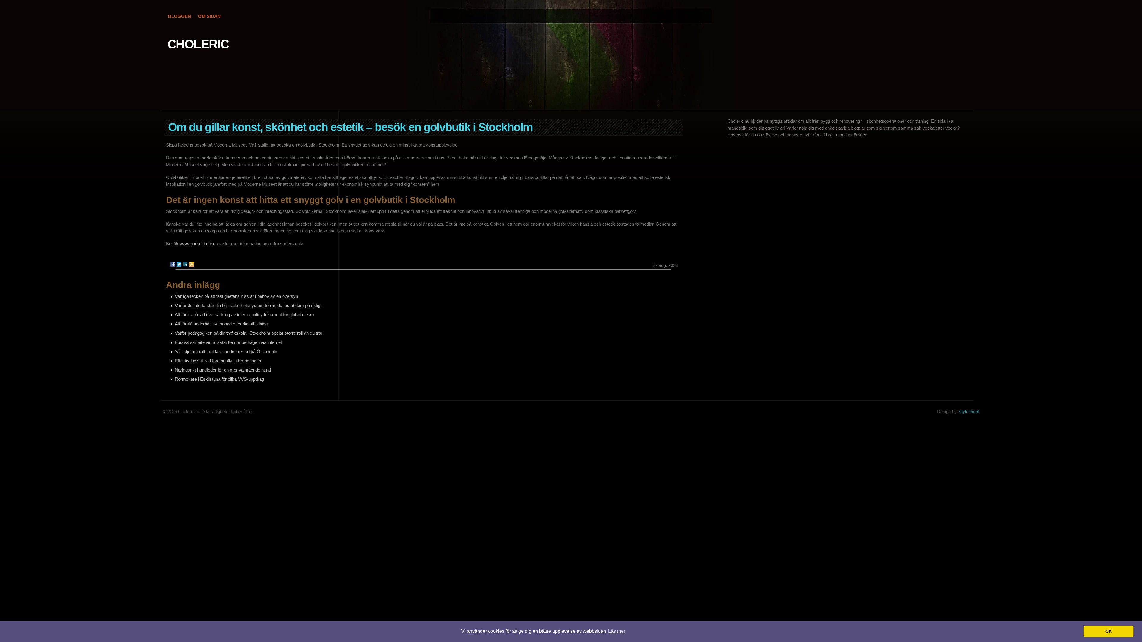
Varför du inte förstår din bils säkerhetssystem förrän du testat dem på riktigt (248, 305)
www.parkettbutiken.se (202, 243)
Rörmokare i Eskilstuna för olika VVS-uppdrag (219, 379)
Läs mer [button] (616, 631)
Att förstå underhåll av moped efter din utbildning (221, 323)
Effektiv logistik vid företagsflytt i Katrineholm (218, 360)
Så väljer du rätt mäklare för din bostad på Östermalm (227, 351)
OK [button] (1108, 631)
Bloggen (179, 16)
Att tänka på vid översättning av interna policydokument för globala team (244, 314)
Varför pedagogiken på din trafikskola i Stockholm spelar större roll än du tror (248, 333)
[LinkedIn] (185, 264)
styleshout (969, 411)
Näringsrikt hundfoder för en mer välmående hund (223, 369)
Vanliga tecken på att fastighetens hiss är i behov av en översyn (236, 296)
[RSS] (191, 264)
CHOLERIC (198, 44)
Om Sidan (209, 16)
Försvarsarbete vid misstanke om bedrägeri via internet (228, 342)
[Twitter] (179, 264)
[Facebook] (172, 264)
